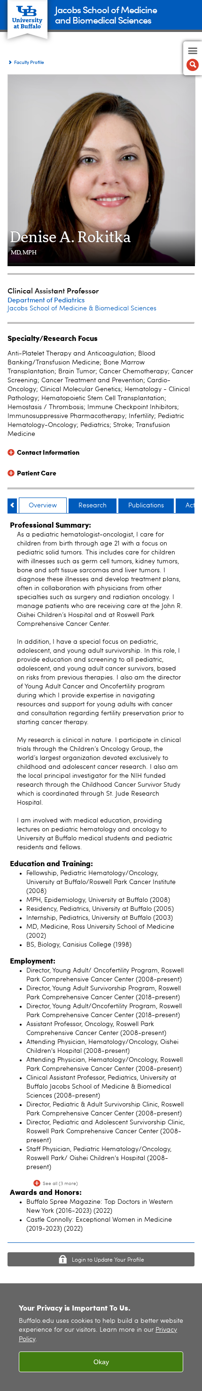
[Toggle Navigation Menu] (192, 58)
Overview (43, 505)
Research (92, 505)
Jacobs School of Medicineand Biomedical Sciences (106, 14)
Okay (101, 1362)
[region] (101, 1337)
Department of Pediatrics (46, 299)
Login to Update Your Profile (108, 1260)
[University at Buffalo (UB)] (27, 14)
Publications (146, 505)
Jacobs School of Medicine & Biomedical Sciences (82, 308)
